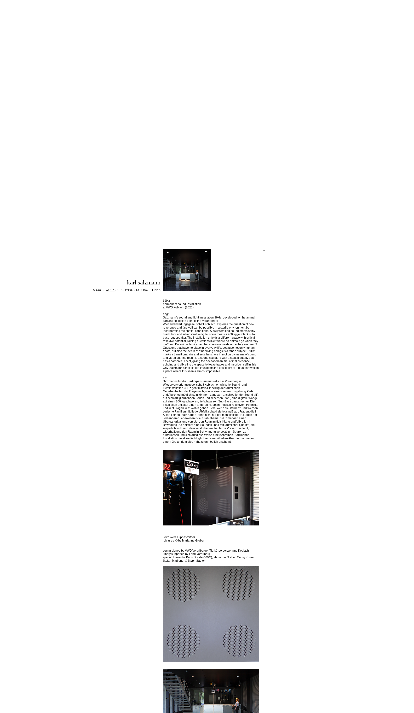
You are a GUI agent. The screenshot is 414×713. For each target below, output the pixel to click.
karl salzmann (144, 282)
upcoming (125, 290)
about (98, 290)
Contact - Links (148, 290)
